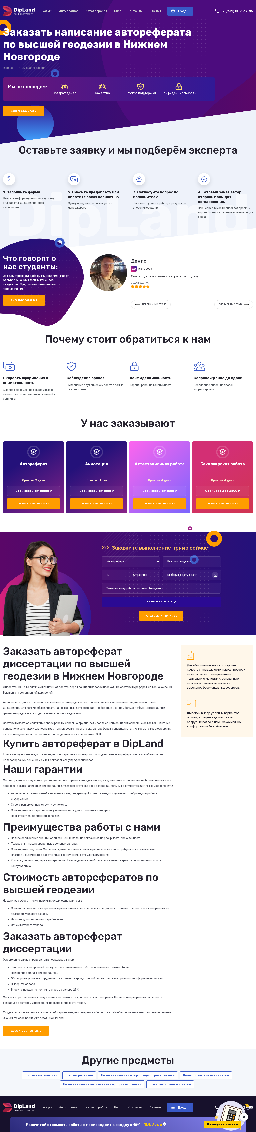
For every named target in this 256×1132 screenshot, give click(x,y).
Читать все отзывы (24, 300)
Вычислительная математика (206, 1075)
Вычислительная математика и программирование (102, 1084)
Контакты (135, 11)
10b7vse (153, 1124)
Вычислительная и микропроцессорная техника (138, 1075)
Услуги (47, 11)
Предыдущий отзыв (154, 304)
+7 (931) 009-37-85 (237, 11)
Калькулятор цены (222, 1124)
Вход (182, 11)
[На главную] (19, 11)
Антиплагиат (69, 11)
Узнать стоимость (23, 111)
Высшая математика (41, 1075)
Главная (8, 68)
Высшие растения (79, 1075)
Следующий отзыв (230, 304)
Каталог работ (96, 11)
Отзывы (155, 11)
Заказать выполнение (33, 503)
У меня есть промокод (161, 601)
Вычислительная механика (170, 1084)
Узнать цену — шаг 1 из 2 (161, 616)
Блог (117, 11)
